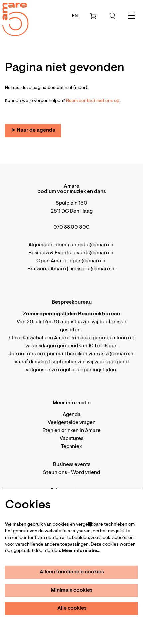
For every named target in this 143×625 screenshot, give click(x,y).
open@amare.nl (88, 261)
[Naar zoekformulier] (113, 16)
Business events (71, 464)
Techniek (71, 446)
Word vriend (85, 472)
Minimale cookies (72, 590)
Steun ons (55, 472)
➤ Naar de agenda (33, 130)
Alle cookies (72, 608)
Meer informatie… (81, 551)
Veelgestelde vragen (72, 422)
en (75, 16)
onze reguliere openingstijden (80, 370)
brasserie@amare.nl (92, 269)
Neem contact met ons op (92, 101)
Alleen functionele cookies (72, 572)
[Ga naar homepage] (11, 13)
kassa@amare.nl (115, 354)
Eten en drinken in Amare (71, 430)
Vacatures (71, 438)
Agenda (72, 414)
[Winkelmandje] (93, 16)
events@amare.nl (94, 253)
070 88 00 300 (71, 227)
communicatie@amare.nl (85, 245)
